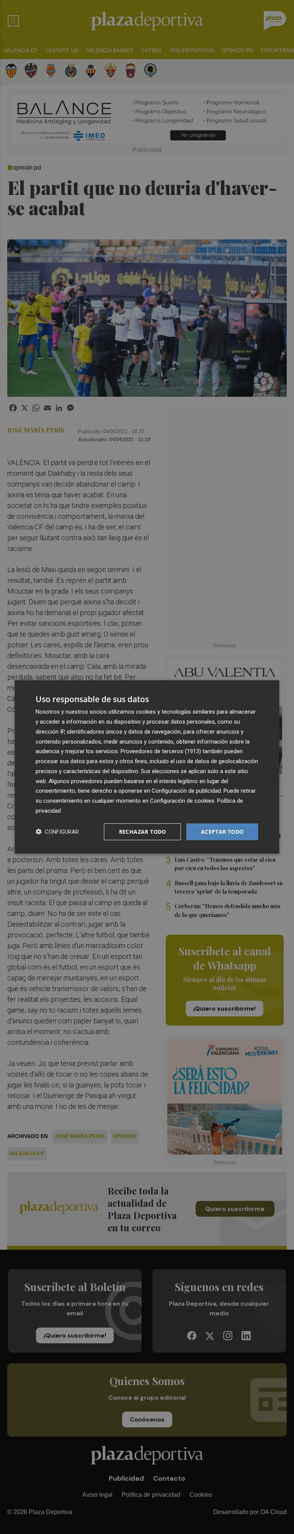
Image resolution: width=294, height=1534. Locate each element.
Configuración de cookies (182, 800)
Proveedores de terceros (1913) (161, 751)
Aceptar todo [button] (222, 831)
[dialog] (147, 767)
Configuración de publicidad (186, 790)
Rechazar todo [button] (142, 831)
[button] (57, 831)
